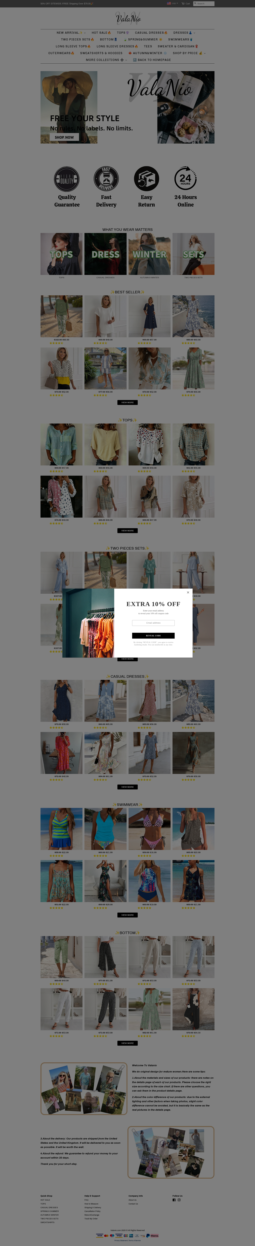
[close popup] (188, 592)
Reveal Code (153, 636)
